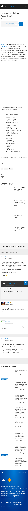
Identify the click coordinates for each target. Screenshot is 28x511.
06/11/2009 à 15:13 (9, 304)
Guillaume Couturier (10, 23)
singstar (6, 168)
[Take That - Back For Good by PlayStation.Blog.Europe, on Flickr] (12, 102)
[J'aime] (20, 374)
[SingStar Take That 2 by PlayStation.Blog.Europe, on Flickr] (12, 39)
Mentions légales (5, 506)
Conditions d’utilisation (7, 502)
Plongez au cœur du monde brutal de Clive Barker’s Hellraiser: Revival (20, 422)
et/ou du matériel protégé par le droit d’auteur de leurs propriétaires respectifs (13, 495)
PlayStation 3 (4, 46)
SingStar (3, 44)
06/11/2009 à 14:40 (9, 258)
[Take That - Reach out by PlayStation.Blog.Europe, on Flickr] (12, 75)
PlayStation (9, 6)
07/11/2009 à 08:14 (9, 340)
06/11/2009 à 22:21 (9, 323)
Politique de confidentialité (18, 503)
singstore (11, 168)
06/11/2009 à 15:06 (10, 285)
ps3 (2, 168)
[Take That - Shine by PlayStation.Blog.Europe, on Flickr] (12, 90)
